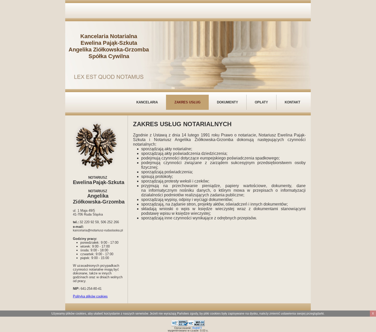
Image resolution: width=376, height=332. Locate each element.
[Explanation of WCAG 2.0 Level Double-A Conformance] (196, 322)
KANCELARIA (147, 102)
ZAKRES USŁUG (187, 102)
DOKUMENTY (227, 102)
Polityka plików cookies (90, 296)
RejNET (197, 327)
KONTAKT (292, 102)
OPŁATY (261, 102)
